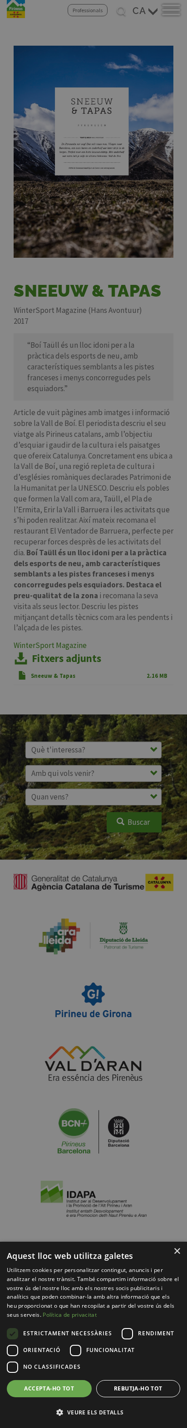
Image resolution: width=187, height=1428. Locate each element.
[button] (93, 1412)
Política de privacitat (70, 1315)
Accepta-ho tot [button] (49, 1388)
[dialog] (93, 1335)
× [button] (176, 1251)
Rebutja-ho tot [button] (138, 1388)
